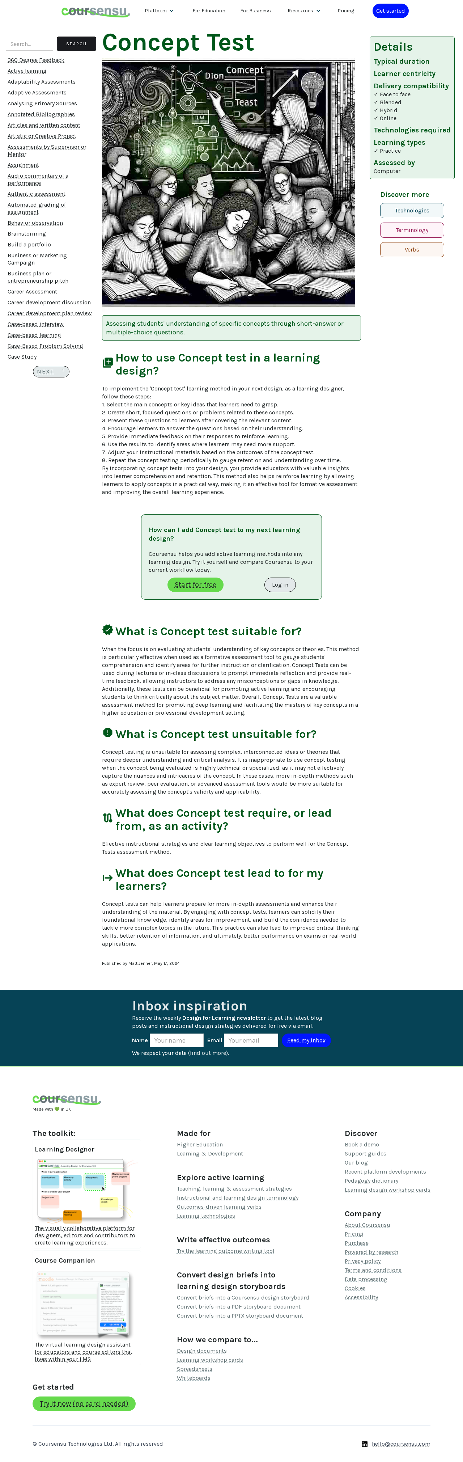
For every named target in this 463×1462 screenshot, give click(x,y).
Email (214, 1040)
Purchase (357, 1242)
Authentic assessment (36, 193)
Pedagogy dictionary (371, 1180)
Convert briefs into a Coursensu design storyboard (243, 1297)
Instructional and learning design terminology (237, 1197)
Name (140, 1040)
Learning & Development (210, 1153)
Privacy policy (363, 1261)
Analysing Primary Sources (42, 103)
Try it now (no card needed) (84, 1403)
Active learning (27, 70)
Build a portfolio (29, 244)
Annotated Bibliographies (41, 114)
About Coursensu (367, 1224)
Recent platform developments (385, 1171)
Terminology (412, 230)
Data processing (366, 1279)
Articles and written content (44, 125)
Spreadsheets (194, 1368)
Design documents (202, 1350)
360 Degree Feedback (36, 59)
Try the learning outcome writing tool (226, 1250)
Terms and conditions (373, 1270)
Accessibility (361, 1297)
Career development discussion (49, 302)
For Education (208, 11)
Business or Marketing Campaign (37, 259)
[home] (95, 10)
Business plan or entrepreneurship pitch (38, 277)
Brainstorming (27, 233)
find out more (208, 1052)
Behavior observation (35, 222)
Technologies (412, 210)
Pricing (345, 11)
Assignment (23, 164)
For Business (255, 11)
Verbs (412, 249)
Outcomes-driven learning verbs (219, 1206)
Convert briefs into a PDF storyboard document (239, 1306)
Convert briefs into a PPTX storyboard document (240, 1315)
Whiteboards (194, 1377)
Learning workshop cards (210, 1359)
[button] (159, 10)
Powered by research (371, 1251)
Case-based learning (34, 334)
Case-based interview (36, 324)
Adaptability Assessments (42, 81)
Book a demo (362, 1144)
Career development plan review (50, 313)
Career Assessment (32, 291)
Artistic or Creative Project (42, 135)
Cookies (355, 1288)
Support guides (365, 1153)
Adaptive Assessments (37, 92)
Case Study (22, 356)
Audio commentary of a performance (38, 179)
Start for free (195, 584)
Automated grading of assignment (37, 208)
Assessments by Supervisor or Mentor (47, 150)
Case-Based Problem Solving (45, 345)
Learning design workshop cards (387, 1189)
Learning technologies (206, 1215)
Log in (280, 584)
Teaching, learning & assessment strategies (234, 1188)
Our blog (356, 1162)
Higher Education (200, 1144)
